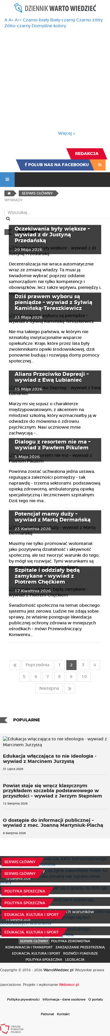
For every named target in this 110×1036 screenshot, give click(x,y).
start (14, 665)
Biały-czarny (62, 20)
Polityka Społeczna (24, 891)
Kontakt (63, 1014)
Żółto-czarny (17, 26)
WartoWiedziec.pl (58, 970)
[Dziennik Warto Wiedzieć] (55, 8)
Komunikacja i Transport (29, 947)
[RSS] (100, 165)
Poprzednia (37, 665)
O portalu (95, 999)
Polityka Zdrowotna (70, 941)
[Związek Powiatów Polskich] (11, 1028)
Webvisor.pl (69, 984)
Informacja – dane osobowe (64, 999)
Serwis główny (19, 862)
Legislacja (74, 959)
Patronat (47, 1014)
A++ (18, 20)
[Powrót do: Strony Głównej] (8, 193)
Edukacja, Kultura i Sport (31, 914)
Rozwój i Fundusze (80, 953)
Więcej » (66, 134)
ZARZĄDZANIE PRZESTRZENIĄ (80, 947)
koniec (69, 688)
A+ (11, 20)
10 (84, 677)
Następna (49, 688)
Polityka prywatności (23, 999)
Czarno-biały (36, 20)
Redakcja (87, 154)
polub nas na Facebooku (58, 165)
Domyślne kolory (49, 26)
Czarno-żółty (89, 20)
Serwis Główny (34, 941)
